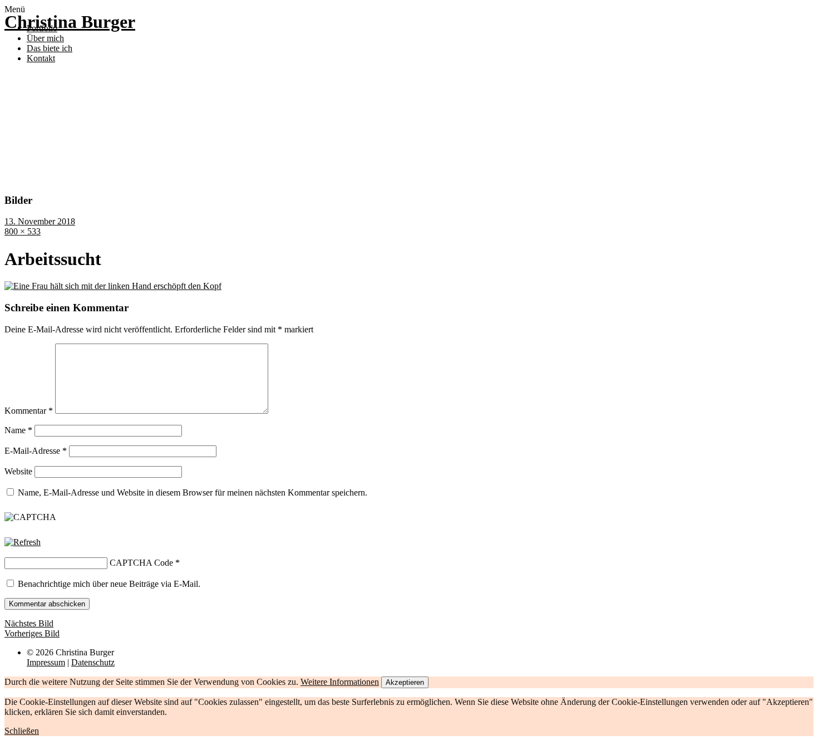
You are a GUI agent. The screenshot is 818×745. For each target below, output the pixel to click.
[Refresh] (22, 542)
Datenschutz (93, 662)
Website (18, 471)
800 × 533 (22, 231)
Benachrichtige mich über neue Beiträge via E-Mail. (109, 584)
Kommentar (28, 410)
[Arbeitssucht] (112, 286)
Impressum (46, 662)
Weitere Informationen (339, 682)
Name (18, 430)
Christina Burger (69, 22)
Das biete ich (49, 48)
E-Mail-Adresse (35, 450)
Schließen (21, 731)
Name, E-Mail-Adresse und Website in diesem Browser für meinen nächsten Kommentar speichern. (192, 492)
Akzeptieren (405, 682)
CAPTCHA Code (141, 562)
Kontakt (41, 58)
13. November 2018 (39, 221)
